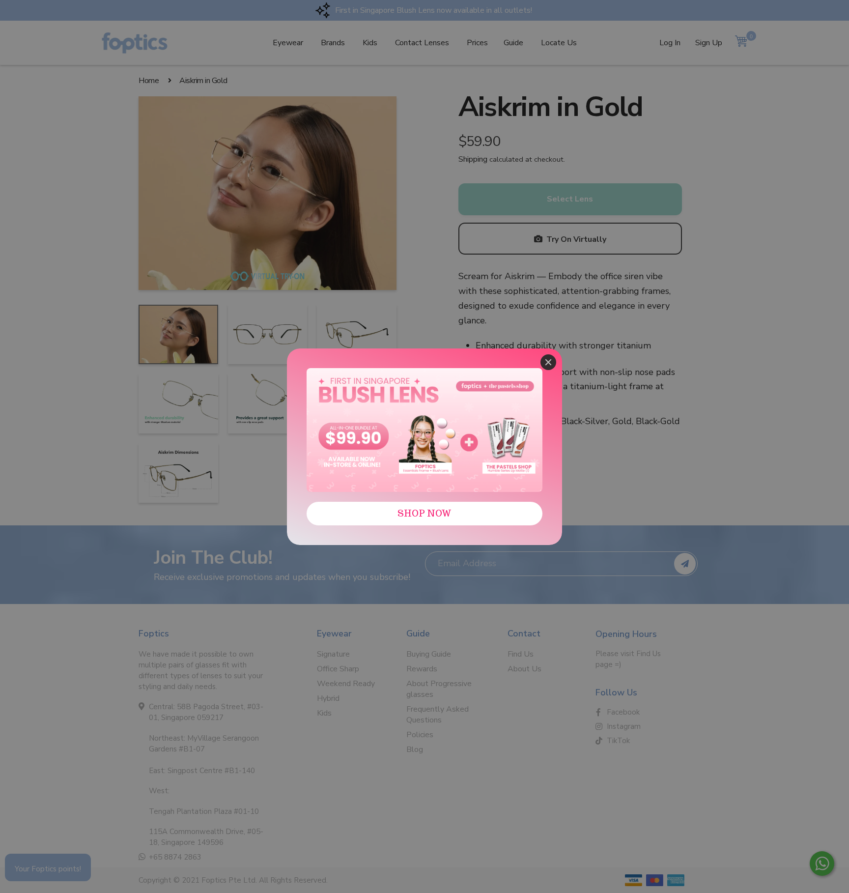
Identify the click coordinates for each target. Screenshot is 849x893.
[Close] (548, 362)
